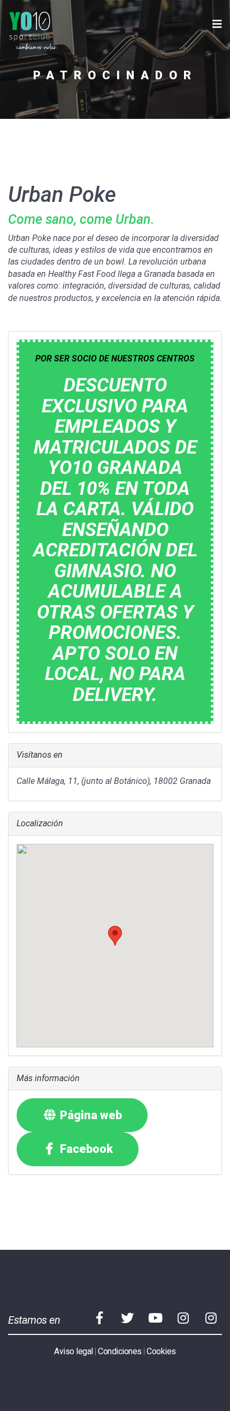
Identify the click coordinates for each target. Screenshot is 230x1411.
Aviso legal (73, 1351)
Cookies (161, 1351)
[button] (115, 936)
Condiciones (120, 1351)
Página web (89, 1115)
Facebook (85, 1149)
